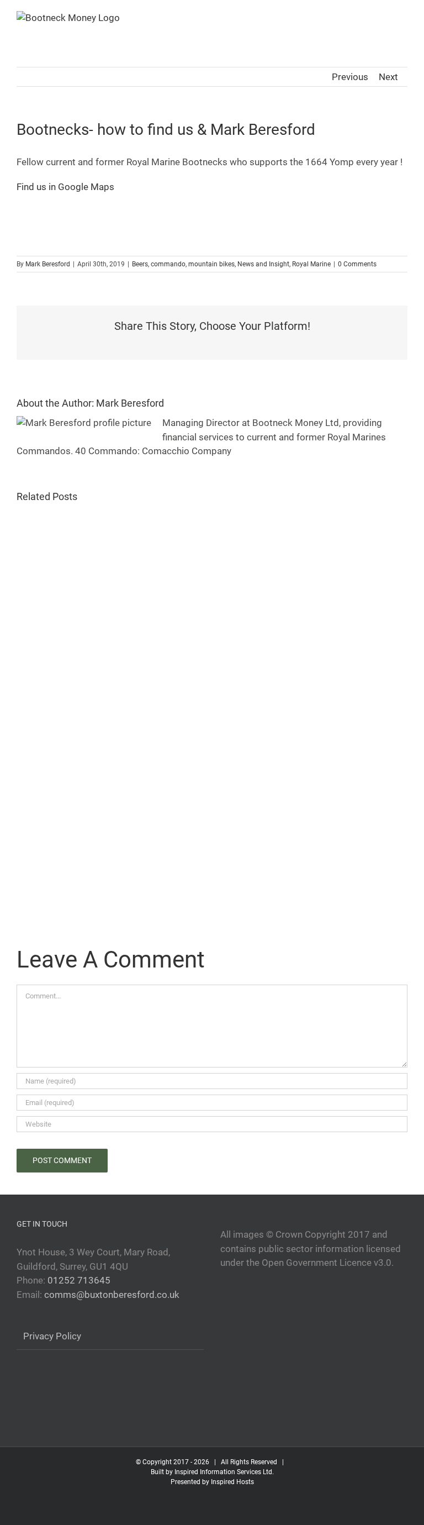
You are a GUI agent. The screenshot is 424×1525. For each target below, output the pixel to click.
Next (388, 76)
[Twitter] (38, 1383)
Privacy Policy (52, 1336)
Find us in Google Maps (65, 186)
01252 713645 (78, 1280)
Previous (350, 76)
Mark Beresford (47, 264)
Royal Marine (311, 264)
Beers (140, 264)
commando (168, 264)
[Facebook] (21, 1383)
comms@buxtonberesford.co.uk (111, 1294)
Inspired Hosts (232, 1482)
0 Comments (357, 264)
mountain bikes (211, 264)
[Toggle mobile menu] (403, 17)
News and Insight (263, 264)
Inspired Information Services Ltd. (224, 1472)
